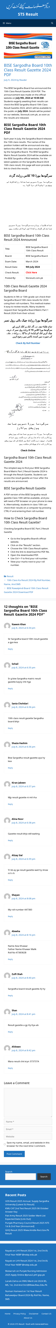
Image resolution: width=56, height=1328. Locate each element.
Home (7, 1313)
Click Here (31, 272)
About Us (28, 1317)
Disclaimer (33, 1313)
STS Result (28, 14)
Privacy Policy (19, 1313)
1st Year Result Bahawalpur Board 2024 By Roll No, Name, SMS (27, 1295)
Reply (10, 649)
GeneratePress (41, 1324)
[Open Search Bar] (52, 23)
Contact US (46, 1313)
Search (8, 1171)
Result (10, 576)
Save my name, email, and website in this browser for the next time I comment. (28, 1144)
